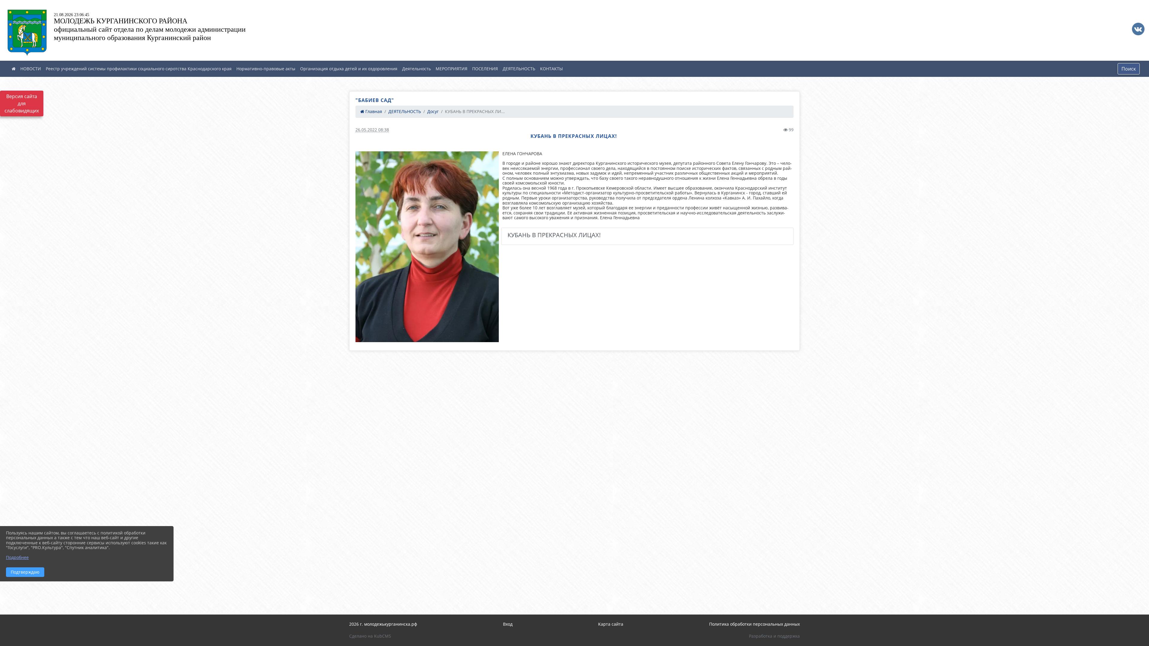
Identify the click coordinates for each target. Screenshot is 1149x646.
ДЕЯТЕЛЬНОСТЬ (519, 68)
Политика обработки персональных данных (754, 624)
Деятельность (416, 68)
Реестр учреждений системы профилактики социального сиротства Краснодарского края (139, 68)
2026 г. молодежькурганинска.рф (383, 624)
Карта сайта (610, 624)
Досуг (433, 111)
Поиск (1128, 68)
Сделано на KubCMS (370, 636)
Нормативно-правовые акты (265, 68)
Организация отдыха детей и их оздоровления (348, 68)
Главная (373, 111)
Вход (508, 624)
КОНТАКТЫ (551, 68)
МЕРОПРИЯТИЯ (451, 68)
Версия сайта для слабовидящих (21, 103)
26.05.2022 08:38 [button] (372, 129)
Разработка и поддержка (774, 636)
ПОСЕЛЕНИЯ (485, 68)
